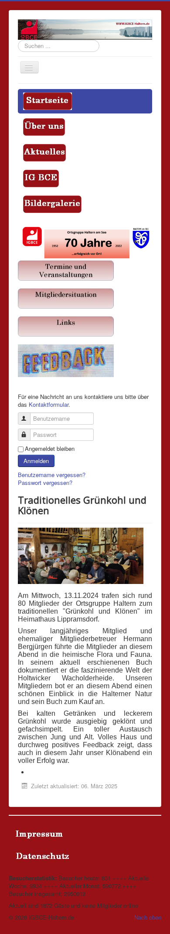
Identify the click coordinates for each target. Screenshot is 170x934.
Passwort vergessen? (45, 482)
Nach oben (147, 917)
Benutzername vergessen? (51, 474)
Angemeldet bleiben (50, 449)
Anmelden (36, 461)
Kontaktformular (48, 404)
